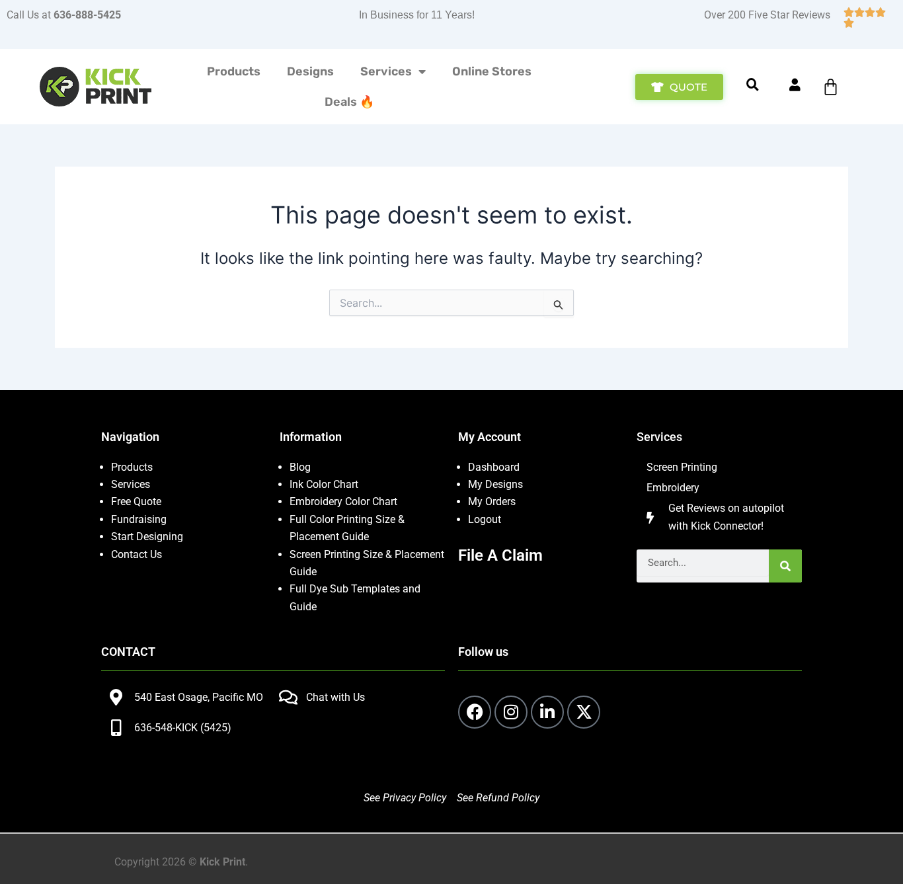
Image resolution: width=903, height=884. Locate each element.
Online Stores (491, 71)
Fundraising (139, 519)
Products (233, 71)
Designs (310, 71)
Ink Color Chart (324, 484)
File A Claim (500, 555)
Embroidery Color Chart (345, 501)
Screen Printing (682, 467)
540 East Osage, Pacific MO (198, 697)
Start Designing (147, 536)
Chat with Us (335, 697)
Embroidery (673, 487)
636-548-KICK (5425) (182, 727)
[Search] (785, 566)
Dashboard (494, 467)
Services (386, 71)
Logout (484, 519)
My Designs (495, 484)
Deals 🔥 (349, 102)
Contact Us (136, 554)
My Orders (492, 501)
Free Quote (136, 501)
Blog (300, 467)
